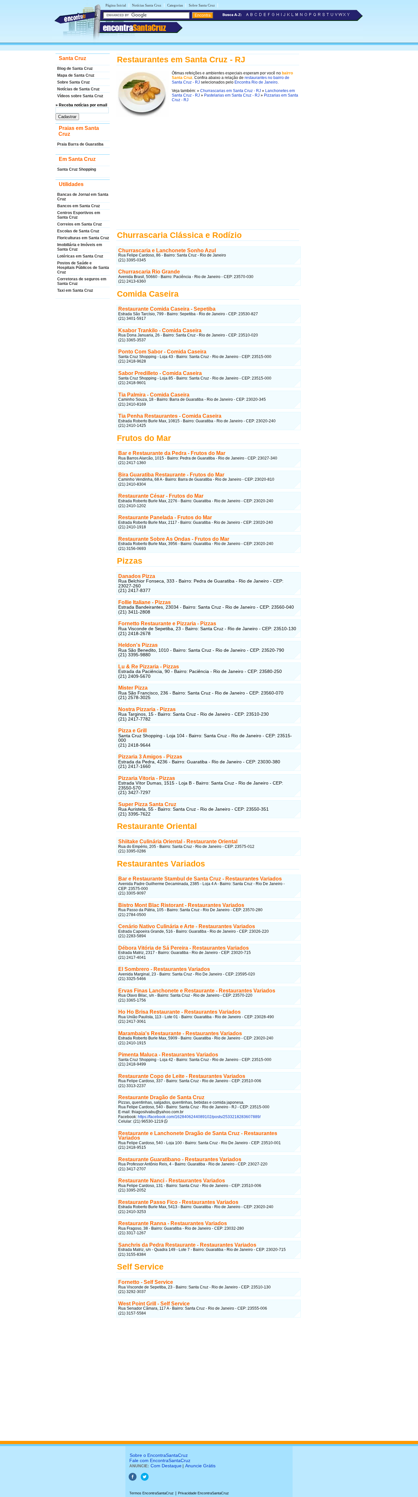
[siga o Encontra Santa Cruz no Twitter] (145, 1479)
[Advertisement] (207, 170)
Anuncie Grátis (200, 1465)
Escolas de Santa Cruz (78, 231)
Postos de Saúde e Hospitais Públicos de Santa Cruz (83, 267)
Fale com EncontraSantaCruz (159, 1460)
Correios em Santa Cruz (79, 224)
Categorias (175, 5)
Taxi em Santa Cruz (75, 290)
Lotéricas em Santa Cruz (80, 256)
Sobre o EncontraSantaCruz (159, 1455)
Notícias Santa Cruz (146, 5)
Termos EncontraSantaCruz (151, 1493)
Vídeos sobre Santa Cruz (80, 96)
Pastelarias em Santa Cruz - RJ (232, 95)
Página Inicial (115, 5)
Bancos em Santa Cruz (78, 206)
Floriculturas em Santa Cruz (83, 238)
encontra (134, 28)
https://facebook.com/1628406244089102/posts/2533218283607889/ (199, 1117)
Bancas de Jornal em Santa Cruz (82, 196)
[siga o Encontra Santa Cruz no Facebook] (133, 1479)
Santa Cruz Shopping (76, 169)
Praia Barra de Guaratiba (80, 144)
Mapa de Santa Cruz (75, 75)
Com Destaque (166, 1465)
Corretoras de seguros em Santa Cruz (81, 281)
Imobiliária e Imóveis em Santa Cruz (79, 247)
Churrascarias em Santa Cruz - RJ (230, 90)
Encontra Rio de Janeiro (256, 82)
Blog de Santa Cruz (75, 68)
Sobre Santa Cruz (202, 5)
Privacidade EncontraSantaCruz (203, 1493)
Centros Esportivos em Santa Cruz (78, 215)
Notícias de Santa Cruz (78, 89)
